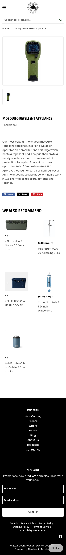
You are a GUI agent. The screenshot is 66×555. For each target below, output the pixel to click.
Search (14, 523)
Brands (33, 421)
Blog (33, 435)
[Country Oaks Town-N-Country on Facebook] (60, 537)
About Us (33, 440)
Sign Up (33, 512)
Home (5, 28)
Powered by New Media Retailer (32, 549)
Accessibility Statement (32, 530)
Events (33, 430)
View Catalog (33, 416)
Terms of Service (41, 526)
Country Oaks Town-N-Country (36, 545)
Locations (33, 445)
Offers (33, 426)
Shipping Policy (21, 526)
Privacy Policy (28, 523)
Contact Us (33, 449)
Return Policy (46, 523)
